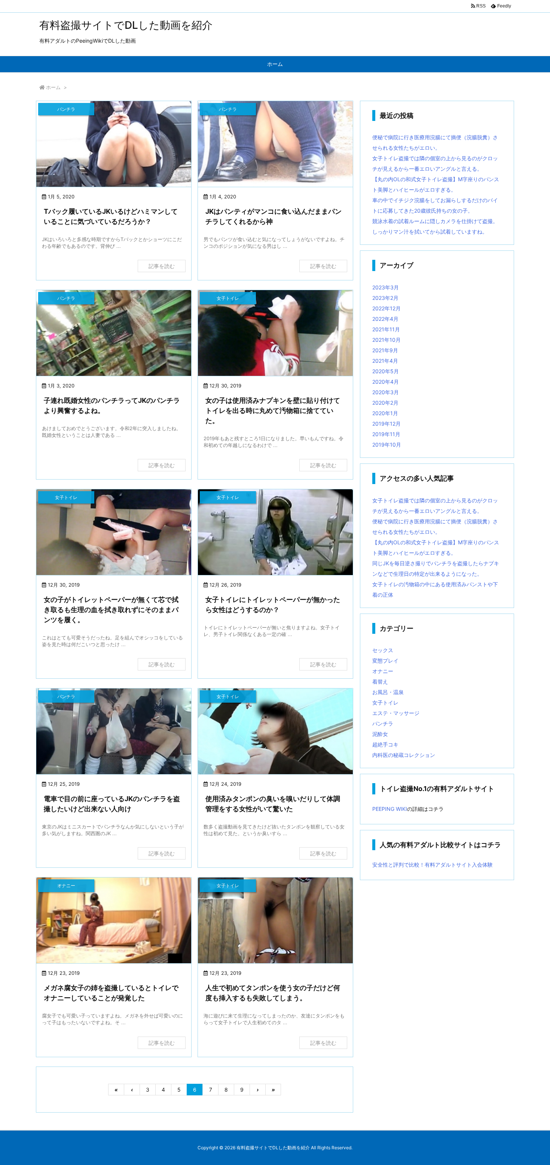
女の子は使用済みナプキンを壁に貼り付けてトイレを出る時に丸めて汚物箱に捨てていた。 (272, 410)
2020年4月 (385, 381)
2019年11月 (386, 434)
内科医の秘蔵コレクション (403, 755)
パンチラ (382, 723)
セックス (382, 650)
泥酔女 (380, 734)
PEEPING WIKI (389, 809)
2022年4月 (385, 319)
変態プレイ (385, 660)
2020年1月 (385, 413)
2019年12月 (386, 423)
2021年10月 (386, 340)
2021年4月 (385, 361)
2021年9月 (385, 350)
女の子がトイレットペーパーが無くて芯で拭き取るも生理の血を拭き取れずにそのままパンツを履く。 (111, 610)
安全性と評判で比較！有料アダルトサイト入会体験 (432, 864)
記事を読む (162, 266)
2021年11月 (386, 329)
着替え (380, 681)
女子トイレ (385, 702)
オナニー (382, 671)
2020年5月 (385, 371)
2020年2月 (385, 402)
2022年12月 (386, 308)
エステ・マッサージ (395, 713)
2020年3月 (385, 392)
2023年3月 (385, 287)
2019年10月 (386, 444)
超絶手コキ (385, 744)
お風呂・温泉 (388, 692)
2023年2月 (385, 298)
